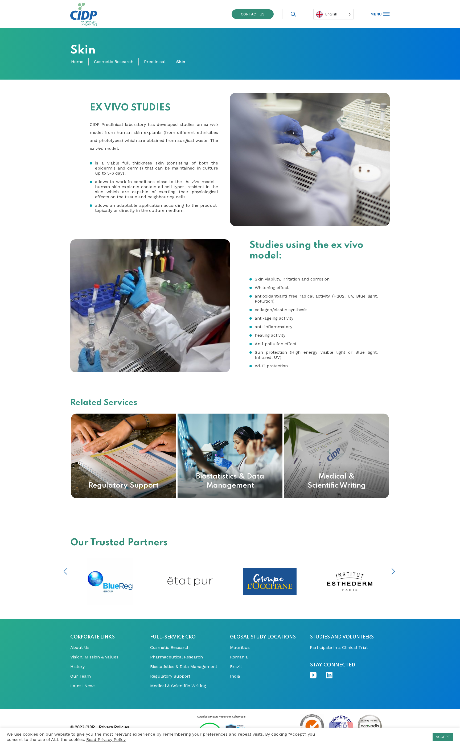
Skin (180, 62)
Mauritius (240, 647)
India (235, 676)
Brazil (236, 667)
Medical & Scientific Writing (178, 686)
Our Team (80, 676)
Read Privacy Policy (106, 739)
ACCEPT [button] (443, 737)
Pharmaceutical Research (176, 657)
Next (393, 571)
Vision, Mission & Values (94, 657)
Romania (239, 657)
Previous (65, 571)
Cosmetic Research (113, 62)
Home (77, 62)
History (77, 667)
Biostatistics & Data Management (183, 667)
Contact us (253, 14)
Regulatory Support (170, 676)
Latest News (83, 686)
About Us (79, 647)
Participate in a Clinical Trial (339, 647)
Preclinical (155, 62)
